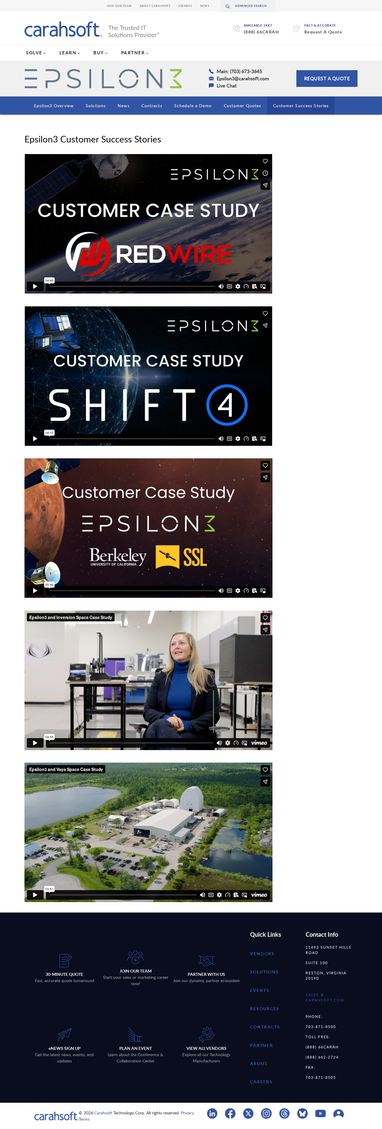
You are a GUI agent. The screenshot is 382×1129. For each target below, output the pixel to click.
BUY (98, 52)
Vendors (262, 953)
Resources (264, 1008)
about (258, 1063)
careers (261, 1082)
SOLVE (34, 52)
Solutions (96, 105)
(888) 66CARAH (261, 32)
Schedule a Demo (193, 105)
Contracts (151, 105)
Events (259, 990)
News (205, 6)
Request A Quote (323, 32)
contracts (265, 1027)
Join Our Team (119, 6)
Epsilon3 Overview (54, 105)
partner (261, 1045)
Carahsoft (103, 1113)
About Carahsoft (155, 6)
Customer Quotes (242, 105)
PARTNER (133, 52)
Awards (185, 6)
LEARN (68, 52)
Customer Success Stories (301, 105)
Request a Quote (327, 78)
